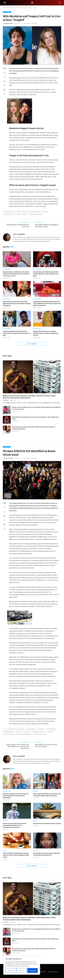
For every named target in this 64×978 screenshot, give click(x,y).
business (35, 791)
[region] (21, 965)
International (7, 446)
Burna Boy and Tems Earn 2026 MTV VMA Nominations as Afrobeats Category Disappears (17, 303)
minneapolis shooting (38, 731)
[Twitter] (4, 77)
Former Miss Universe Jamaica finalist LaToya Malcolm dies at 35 (46, 854)
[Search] (59, 3)
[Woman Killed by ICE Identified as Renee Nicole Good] (32, 480)
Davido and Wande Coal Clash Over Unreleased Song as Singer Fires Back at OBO (16, 333)
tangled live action (22, 214)
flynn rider (25, 211)
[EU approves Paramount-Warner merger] (47, 811)
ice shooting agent (51, 729)
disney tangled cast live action (12, 211)
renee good (49, 731)
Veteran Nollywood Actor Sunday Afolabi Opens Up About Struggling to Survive (45, 333)
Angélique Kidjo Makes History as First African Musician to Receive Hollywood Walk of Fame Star (46, 303)
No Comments (27, 23)
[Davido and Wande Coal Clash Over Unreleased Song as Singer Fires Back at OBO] (17, 319)
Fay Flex (6, 400)
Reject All (21, 970)
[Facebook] (4, 72)
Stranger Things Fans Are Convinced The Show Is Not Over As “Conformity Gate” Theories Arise (17, 746)
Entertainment (7, 269)
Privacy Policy (43, 971)
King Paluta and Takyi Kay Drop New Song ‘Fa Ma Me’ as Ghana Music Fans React (45, 274)
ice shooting (40, 729)
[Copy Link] (4, 94)
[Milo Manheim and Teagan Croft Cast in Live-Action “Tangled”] (32, 45)
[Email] (4, 89)
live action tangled (35, 211)
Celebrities (36, 850)
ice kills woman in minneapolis (15, 729)
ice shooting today (9, 731)
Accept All (32, 970)
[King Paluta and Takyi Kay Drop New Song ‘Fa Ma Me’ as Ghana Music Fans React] (47, 259)
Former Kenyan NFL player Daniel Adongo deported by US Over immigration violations (14, 825)
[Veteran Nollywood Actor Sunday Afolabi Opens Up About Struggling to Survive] (47, 319)
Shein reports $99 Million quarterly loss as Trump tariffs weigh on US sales (47, 795)
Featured (5, 820)
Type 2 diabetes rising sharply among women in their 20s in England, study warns (16, 855)
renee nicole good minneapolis (24, 734)
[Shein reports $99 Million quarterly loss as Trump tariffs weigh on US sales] (47, 781)
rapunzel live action (9, 214)
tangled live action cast (35, 214)
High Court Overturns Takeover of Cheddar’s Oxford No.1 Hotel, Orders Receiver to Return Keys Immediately (29, 397)
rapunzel (45, 211)
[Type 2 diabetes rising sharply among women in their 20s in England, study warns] (17, 840)
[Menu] (5, 3)
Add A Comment (32, 343)
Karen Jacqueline (8, 23)
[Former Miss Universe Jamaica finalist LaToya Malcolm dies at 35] (47, 840)
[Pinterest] (4, 85)
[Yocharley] (32, 2)
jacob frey (19, 731)
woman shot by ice (40, 734)
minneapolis (27, 731)
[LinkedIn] (4, 81)
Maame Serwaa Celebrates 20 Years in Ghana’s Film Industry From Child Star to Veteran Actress (16, 274)
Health (5, 850)
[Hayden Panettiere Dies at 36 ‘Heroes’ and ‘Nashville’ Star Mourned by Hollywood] (17, 781)
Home (4, 7)
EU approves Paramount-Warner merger (47, 823)
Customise (11, 970)
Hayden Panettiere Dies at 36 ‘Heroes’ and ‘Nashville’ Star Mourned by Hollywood (16, 795)
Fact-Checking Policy (52, 971)
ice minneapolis (30, 729)
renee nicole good (9, 734)
